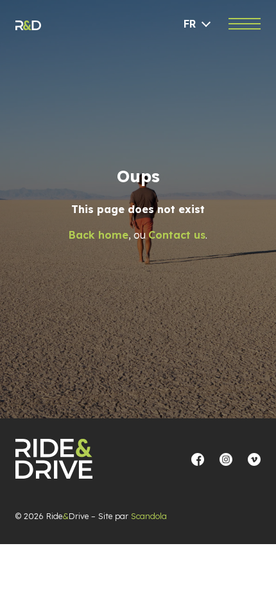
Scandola (149, 516)
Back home (98, 234)
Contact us (176, 234)
